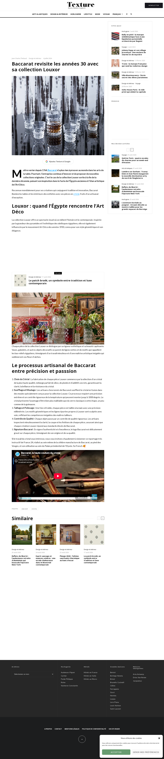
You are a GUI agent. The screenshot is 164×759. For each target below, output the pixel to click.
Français (117, 14)
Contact (58, 729)
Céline (112, 686)
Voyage (106, 14)
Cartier (64, 676)
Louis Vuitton (115, 706)
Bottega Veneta (116, 676)
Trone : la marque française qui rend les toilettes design (134, 65)
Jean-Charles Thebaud (19, 58)
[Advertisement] (58, 38)
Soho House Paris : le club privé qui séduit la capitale (134, 91)
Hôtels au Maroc (90, 679)
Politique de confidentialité (94, 729)
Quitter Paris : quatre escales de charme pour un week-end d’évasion (135, 160)
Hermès (113, 696)
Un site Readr (114, 729)
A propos (48, 729)
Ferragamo (114, 689)
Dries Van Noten (139, 677)
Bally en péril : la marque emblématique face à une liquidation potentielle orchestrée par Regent (133, 37)
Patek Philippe (67, 679)
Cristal (34, 509)
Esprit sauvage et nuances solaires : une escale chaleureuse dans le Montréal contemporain (45, 560)
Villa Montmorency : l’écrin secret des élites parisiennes (135, 76)
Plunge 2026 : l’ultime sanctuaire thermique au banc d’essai (69, 558)
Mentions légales (72, 729)
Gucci (112, 692)
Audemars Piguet (68, 672)
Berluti (113, 672)
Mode (97, 14)
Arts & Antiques (40, 14)
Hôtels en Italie (90, 676)
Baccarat (52, 170)
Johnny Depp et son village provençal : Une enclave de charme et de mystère (134, 52)
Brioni (112, 679)
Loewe (112, 699)
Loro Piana (114, 702)
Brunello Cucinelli (117, 682)
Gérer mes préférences (146, 752)
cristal (76, 194)
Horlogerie (75, 14)
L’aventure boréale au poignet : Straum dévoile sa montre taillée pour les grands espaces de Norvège (134, 206)
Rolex (63, 682)
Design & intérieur (59, 14)
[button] (159, 738)
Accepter (116, 752)
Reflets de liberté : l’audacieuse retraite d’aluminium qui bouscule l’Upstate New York (21, 560)
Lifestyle (88, 14)
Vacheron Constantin (69, 686)
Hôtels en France (90, 672)
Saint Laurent (115, 709)
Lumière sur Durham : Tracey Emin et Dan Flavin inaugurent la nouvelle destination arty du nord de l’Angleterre (135, 174)
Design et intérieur (35, 58)
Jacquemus (137, 681)
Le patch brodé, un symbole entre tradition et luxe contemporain (60, 282)
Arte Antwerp (138, 674)
